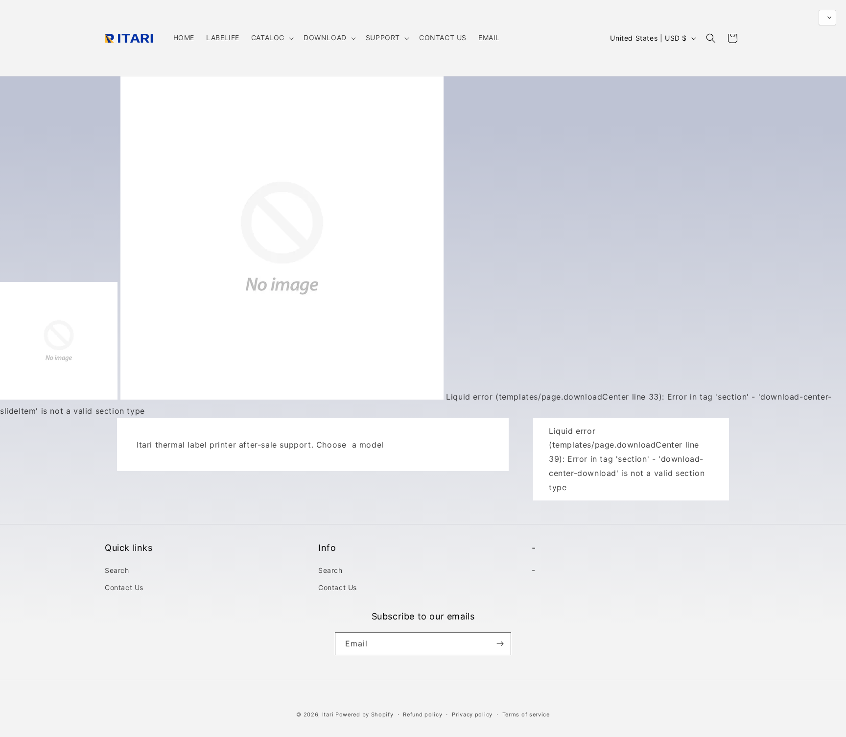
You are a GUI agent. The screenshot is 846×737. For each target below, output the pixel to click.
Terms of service (526, 714)
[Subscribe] (500, 643)
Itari (328, 714)
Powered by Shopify (364, 714)
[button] (271, 37)
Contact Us (124, 587)
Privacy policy (472, 714)
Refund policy (422, 714)
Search (117, 570)
